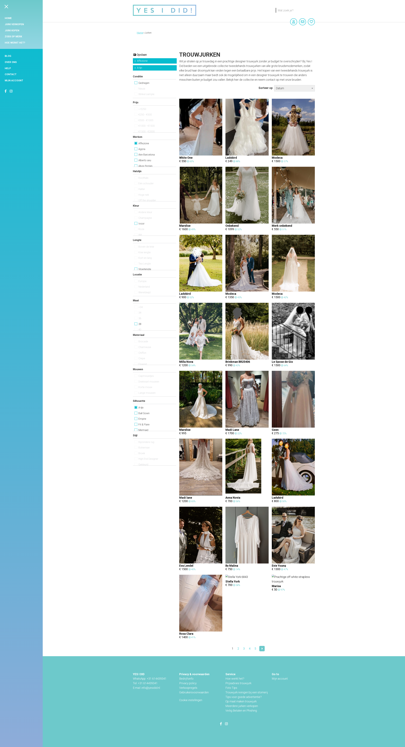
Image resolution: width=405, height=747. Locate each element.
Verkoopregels (188, 687)
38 (139, 324)
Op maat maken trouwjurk (241, 701)
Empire (142, 418)
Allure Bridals (145, 166)
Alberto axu (144, 160)
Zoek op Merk (13, 36)
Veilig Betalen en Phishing (241, 710)
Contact (10, 74)
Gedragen (143, 82)
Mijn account (14, 80)
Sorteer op (266, 88)
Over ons (11, 62)
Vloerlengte (144, 269)
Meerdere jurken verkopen (241, 706)
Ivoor (141, 223)
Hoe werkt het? (15, 42)
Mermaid (143, 430)
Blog (8, 56)
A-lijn (139, 67)
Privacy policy (188, 683)
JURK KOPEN (12, 30)
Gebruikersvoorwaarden (194, 692)
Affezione (142, 60)
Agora (141, 149)
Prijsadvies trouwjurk (238, 683)
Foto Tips (231, 687)
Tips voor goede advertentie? (243, 697)
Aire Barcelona (146, 154)
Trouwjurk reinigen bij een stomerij (246, 692)
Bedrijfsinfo (186, 678)
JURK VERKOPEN (14, 24)
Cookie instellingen (190, 700)
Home (8, 18)
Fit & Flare (144, 424)
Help (8, 68)
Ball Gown (144, 413)
